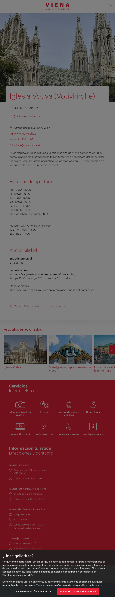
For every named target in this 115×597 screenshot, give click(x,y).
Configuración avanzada (33, 591)
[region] (57, 573)
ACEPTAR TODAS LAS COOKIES (78, 591)
